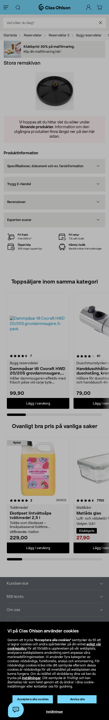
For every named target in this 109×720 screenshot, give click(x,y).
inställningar (31, 678)
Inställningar (54, 711)
